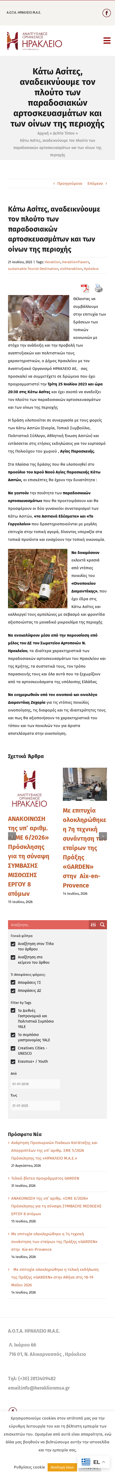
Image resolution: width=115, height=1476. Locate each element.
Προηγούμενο (69, 183)
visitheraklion (71, 269)
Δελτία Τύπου (64, 133)
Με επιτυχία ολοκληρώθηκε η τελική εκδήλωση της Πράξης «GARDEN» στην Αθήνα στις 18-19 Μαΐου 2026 (55, 1277)
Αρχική (43, 133)
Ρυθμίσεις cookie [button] (29, 1467)
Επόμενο (95, 183)
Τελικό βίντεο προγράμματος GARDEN (45, 1178)
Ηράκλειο (91, 269)
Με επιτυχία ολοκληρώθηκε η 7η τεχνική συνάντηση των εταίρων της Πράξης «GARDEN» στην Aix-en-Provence (85, 848)
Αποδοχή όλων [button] (62, 1467)
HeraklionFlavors (75, 262)
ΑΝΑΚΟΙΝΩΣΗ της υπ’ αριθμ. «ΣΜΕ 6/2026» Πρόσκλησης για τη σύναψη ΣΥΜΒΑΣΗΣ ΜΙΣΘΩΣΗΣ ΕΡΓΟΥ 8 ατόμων (28, 856)
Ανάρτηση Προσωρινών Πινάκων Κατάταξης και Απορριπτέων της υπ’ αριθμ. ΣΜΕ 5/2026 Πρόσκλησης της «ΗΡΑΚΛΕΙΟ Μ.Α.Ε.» (54, 1150)
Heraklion (52, 262)
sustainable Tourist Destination (33, 269)
